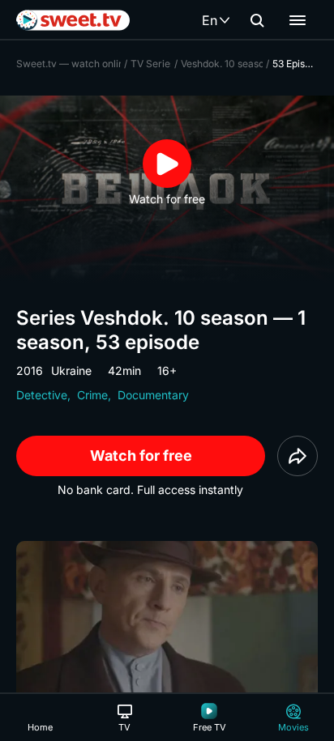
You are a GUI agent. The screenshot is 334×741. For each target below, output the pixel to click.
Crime (92, 395)
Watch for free (141, 455)
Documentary (153, 395)
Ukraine (71, 370)
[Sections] (297, 20)
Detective (41, 395)
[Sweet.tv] (73, 20)
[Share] (297, 456)
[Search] (257, 20)
